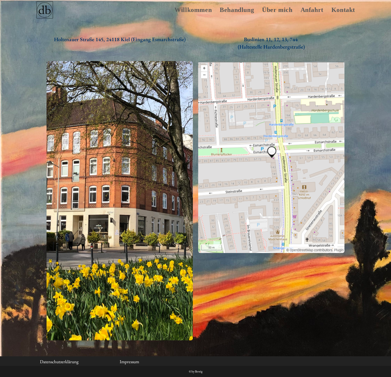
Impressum (129, 362)
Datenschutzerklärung (59, 362)
